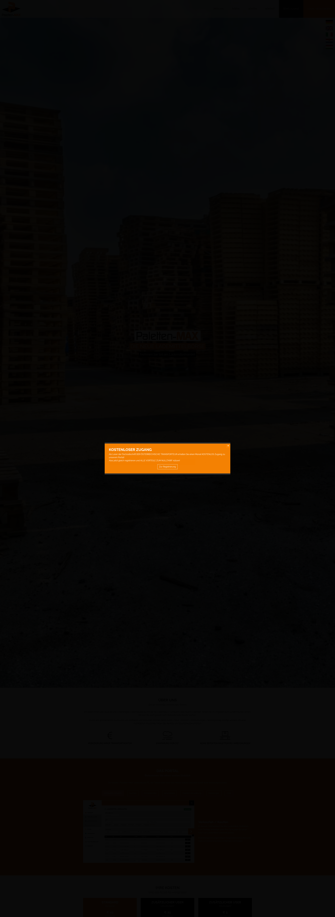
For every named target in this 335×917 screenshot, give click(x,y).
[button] (228, 446)
